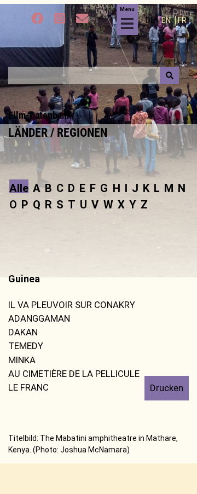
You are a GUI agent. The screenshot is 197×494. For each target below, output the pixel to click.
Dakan (23, 332)
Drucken (166, 387)
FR (182, 20)
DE (151, 20)
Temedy (25, 346)
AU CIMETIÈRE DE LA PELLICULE (74, 373)
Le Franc (28, 387)
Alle (18, 187)
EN (166, 20)
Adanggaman (39, 318)
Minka (22, 359)
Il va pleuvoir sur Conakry (71, 304)
